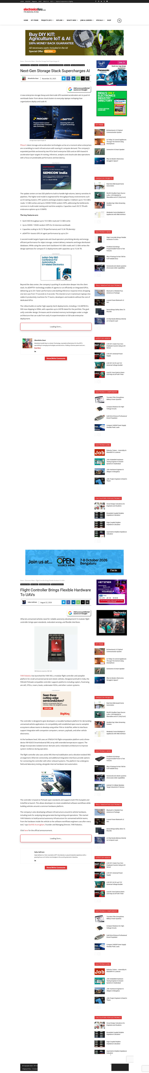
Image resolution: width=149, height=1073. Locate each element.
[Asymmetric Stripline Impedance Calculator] (100, 534)
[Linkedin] (101, 1)
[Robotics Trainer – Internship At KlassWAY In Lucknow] (100, 452)
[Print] (87, 78)
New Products (34, 65)
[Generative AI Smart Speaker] (100, 151)
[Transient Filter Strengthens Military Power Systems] (100, 399)
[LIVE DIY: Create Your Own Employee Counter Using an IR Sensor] (100, 346)
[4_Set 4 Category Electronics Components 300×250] (111, 116)
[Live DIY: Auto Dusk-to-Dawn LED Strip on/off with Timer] (100, 374)
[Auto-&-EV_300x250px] (56, 280)
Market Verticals (44, 65)
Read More (37, 348)
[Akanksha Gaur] (24, 78)
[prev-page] (96, 168)
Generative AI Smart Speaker (115, 149)
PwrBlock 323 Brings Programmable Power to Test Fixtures (116, 249)
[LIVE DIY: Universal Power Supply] (100, 356)
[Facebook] (96, 1)
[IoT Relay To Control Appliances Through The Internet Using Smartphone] (100, 141)
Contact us (36, 1069)
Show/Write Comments (56, 358)
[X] (104, 1)
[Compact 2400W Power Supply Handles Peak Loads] (100, 427)
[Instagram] (98, 1)
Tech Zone (67, 65)
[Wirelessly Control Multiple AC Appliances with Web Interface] (100, 214)
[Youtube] (107, 1)
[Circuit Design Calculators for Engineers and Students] (100, 506)
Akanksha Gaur (33, 78)
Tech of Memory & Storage (77, 65)
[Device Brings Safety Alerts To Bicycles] (100, 311)
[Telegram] (64, 78)
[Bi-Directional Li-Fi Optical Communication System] (100, 132)
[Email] (83, 78)
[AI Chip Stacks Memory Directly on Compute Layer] (100, 321)
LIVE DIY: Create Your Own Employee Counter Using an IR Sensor (116, 346)
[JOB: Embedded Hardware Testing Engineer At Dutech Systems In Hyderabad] (100, 461)
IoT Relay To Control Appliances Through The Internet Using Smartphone (116, 141)
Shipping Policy (26, 1069)
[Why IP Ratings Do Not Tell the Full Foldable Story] (100, 258)
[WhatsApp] (78, 78)
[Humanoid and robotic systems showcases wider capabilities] (100, 268)
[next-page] (99, 168)
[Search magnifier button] (119, 21)
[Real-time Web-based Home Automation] (100, 186)
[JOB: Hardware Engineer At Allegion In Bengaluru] (100, 471)
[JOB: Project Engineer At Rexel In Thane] (100, 481)
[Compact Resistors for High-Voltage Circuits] (100, 409)
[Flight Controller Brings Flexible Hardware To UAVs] (100, 239)
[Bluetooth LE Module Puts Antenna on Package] (100, 293)
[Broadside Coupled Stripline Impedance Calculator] (100, 515)
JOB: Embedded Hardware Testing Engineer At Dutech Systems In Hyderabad (115, 461)
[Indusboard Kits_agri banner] (74, 55)
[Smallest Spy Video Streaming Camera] (100, 205)
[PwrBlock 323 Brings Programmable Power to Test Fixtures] (100, 248)
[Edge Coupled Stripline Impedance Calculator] (100, 524)
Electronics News (30, 61)
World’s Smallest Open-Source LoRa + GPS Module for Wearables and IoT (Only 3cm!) (116, 195)
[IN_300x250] (111, 85)
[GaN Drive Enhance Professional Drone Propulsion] (100, 418)
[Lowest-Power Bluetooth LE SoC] (100, 302)
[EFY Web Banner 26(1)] (56, 189)
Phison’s (23, 145)
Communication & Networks (56, 65)
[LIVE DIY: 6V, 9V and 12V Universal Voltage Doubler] (100, 365)
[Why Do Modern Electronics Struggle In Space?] (100, 161)
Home (22, 61)
